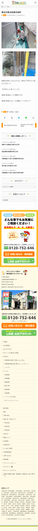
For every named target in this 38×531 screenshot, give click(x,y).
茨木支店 (7, 423)
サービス (5, 371)
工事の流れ (6, 415)
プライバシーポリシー (9, 463)
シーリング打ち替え (10, 396)
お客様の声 (6, 444)
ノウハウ (7, 367)
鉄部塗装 (7, 389)
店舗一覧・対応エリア (9, 419)
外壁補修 (7, 378)
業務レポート (7, 437)
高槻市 (17, 112)
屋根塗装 (7, 382)
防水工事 (7, 386)
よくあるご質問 (7, 448)
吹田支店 (7, 426)
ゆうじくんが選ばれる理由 (11, 353)
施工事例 (5, 408)
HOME (5, 342)
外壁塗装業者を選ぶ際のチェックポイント (17, 364)
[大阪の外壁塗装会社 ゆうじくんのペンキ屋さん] (19, 2)
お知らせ (5, 434)
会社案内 (5, 441)
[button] (5, 117)
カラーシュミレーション (12, 400)
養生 (5, 15)
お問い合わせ (7, 455)
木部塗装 (7, 393)
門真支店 (7, 430)
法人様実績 (6, 345)
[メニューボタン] (35, 2)
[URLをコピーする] (33, 117)
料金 (4, 412)
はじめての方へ (7, 349)
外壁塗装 (11, 112)
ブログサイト (7, 467)
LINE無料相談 (7, 452)
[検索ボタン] (2, 2)
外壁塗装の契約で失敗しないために (15, 360)
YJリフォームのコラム (9, 470)
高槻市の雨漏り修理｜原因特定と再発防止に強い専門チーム (19, 475)
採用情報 (5, 459)
